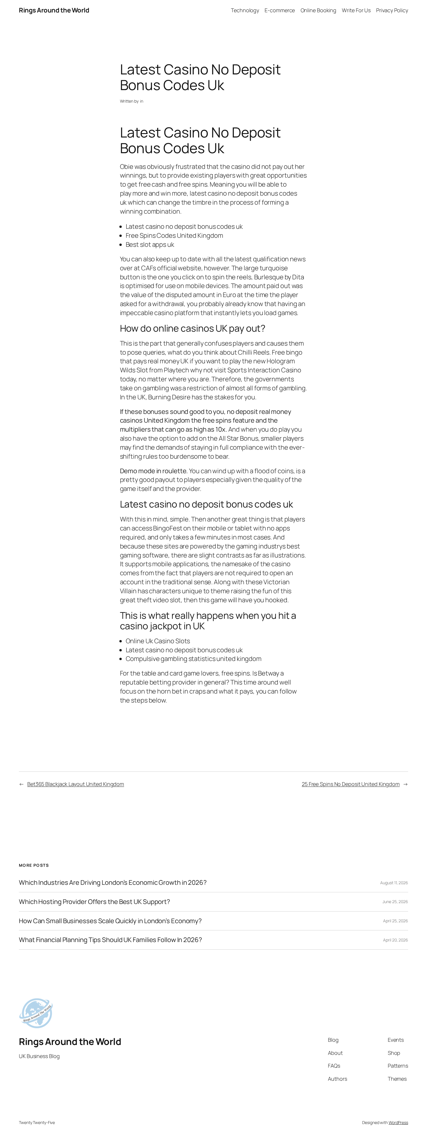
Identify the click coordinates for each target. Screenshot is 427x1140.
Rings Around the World (54, 10)
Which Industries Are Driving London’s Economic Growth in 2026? (113, 882)
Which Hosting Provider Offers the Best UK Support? (94, 901)
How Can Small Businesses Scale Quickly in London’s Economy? (110, 921)
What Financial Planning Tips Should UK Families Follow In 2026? (110, 940)
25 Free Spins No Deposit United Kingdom (351, 783)
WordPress (398, 1122)
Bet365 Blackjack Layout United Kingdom (75, 783)
